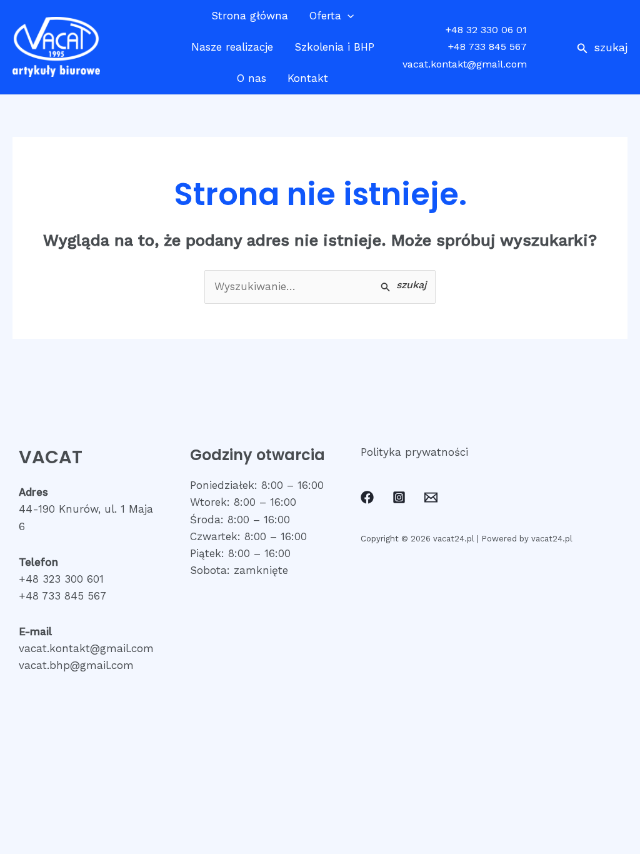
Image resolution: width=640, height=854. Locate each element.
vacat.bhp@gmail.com (76, 665)
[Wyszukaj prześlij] (403, 286)
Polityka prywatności (414, 452)
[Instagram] (399, 497)
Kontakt (308, 78)
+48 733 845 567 (487, 47)
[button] (602, 47)
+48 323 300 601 (61, 579)
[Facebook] (367, 497)
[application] (347, 15)
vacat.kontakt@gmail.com (464, 64)
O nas (251, 78)
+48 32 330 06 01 (486, 30)
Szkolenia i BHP (334, 47)
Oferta (325, 15)
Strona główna (249, 15)
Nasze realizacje (232, 47)
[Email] (431, 497)
